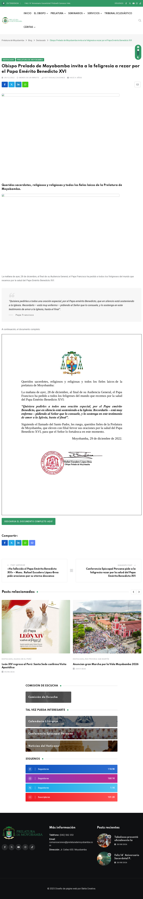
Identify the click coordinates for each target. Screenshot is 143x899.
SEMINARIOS (75, 13)
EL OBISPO (40, 13)
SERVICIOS (94, 13)
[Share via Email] (137, 84)
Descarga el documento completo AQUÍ (28, 521)
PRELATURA (57, 13)
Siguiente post (125, 565)
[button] (133, 591)
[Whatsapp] (25, 84)
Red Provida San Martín (97, 659)
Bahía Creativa (88, 888)
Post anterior (18, 565)
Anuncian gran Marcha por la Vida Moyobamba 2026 (106, 664)
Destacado (7, 659)
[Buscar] (140, 20)
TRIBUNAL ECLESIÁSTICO (118, 13)
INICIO (27, 13)
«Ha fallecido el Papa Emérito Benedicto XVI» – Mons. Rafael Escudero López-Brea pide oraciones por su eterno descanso (33, 572)
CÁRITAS (28, 27)
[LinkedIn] (18, 84)
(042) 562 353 (67, 835)
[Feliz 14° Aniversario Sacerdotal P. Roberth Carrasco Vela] (104, 859)
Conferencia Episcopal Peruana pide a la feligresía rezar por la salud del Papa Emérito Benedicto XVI (111, 572)
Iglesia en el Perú (22, 659)
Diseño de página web (66, 888)
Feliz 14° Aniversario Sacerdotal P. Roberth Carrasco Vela (47, 3)
